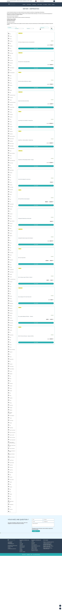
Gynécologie (29, 4)
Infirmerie (21, 548)
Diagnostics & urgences (34, 550)
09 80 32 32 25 (15, 545)
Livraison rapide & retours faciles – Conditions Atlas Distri (48, 548)
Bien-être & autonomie (34, 549)
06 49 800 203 (10, 545)
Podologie (21, 549)
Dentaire (24, 4)
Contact (53, 4)
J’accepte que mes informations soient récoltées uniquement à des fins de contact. (42, 529)
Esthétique (21, 550)
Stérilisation (33, 543)
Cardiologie (34, 4)
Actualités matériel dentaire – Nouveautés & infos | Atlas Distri (47, 544)
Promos (49, 4)
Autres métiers (39, 4)
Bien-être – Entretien (22, 551)
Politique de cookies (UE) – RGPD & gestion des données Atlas (48, 546)
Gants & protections (34, 544)
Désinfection (33, 542)
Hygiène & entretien (34, 548)
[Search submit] (54, 1)
